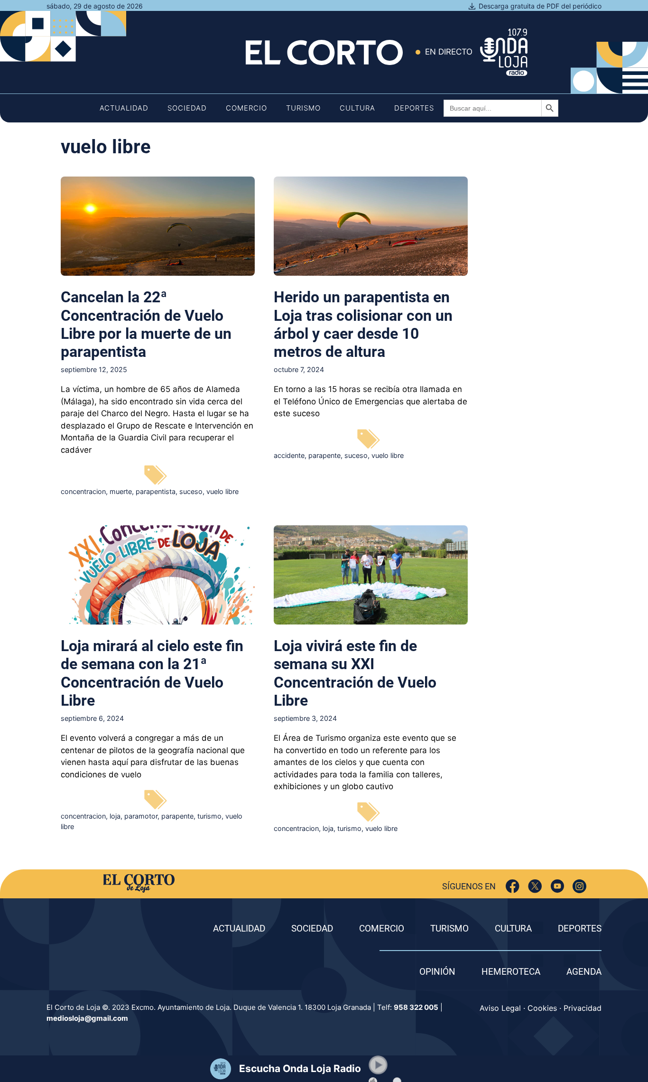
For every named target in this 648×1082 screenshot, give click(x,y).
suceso (191, 491)
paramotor (140, 816)
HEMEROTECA (510, 971)
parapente (324, 455)
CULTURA (513, 928)
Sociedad (187, 107)
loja (115, 816)
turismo (209, 816)
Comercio (246, 107)
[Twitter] (535, 886)
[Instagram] (579, 886)
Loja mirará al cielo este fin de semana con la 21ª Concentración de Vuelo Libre (152, 673)
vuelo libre (222, 491)
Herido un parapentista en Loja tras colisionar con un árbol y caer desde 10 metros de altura (363, 324)
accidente (289, 455)
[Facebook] (512, 886)
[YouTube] (557, 886)
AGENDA (584, 971)
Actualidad (124, 107)
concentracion (83, 491)
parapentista (156, 491)
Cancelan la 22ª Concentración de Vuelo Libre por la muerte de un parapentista (146, 324)
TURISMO (449, 928)
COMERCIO (381, 928)
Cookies (542, 1008)
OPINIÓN (437, 971)
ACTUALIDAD (239, 928)
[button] (378, 1064)
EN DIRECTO (448, 51)
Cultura (357, 107)
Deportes (414, 107)
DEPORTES (580, 928)
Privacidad (583, 1008)
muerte (121, 491)
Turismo (303, 107)
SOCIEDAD (312, 928)
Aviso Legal (500, 1008)
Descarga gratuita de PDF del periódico (540, 6)
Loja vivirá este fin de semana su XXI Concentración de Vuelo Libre (355, 673)
